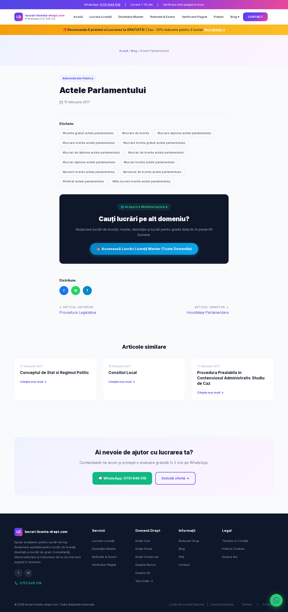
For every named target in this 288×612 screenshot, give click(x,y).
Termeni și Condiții (235, 541)
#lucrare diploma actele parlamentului (184, 133)
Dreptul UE (142, 573)
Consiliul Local (122, 372)
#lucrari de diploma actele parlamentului (91, 152)
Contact (255, 16)
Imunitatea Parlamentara (208, 312)
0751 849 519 (110, 4)
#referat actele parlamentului (83, 181)
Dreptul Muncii (145, 564)
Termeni (246, 604)
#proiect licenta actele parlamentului (89, 172)
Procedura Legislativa (77, 312)
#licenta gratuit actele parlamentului (88, 133)
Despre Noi (230, 557)
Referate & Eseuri (162, 16)
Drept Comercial (146, 557)
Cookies (268, 604)
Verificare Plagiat (194, 16)
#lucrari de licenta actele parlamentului (156, 152)
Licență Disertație (222, 604)
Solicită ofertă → (175, 478)
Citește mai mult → (33, 381)
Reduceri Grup (189, 541)
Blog (134, 51)
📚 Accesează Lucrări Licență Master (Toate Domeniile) (144, 249)
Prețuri (219, 16)
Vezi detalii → (214, 30)
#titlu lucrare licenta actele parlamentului (141, 181)
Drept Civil (142, 541)
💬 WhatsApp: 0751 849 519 (122, 478)
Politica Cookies (233, 548)
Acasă (78, 16)
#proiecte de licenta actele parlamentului (152, 172)
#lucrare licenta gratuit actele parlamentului (154, 142)
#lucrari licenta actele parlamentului (149, 162)
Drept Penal (143, 548)
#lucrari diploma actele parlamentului (89, 162)
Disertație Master (130, 16)
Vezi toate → (144, 581)
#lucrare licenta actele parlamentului (89, 142)
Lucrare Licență (100, 16)
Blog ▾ (234, 16)
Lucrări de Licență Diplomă (186, 604)
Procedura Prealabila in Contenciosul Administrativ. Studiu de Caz (231, 378)
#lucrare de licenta (135, 133)
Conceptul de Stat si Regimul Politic (54, 372)
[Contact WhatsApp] (276, 600)
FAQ (181, 557)
